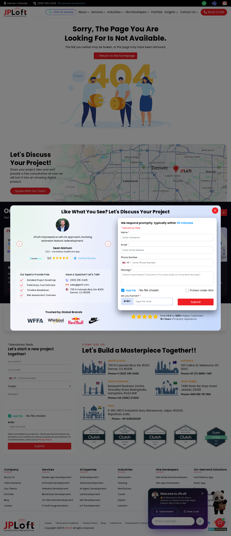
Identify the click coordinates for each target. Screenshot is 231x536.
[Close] (215, 210)
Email (125, 244)
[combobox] (126, 262)
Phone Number (129, 257)
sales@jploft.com (79, 284)
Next (108, 243)
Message (126, 269)
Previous (19, 243)
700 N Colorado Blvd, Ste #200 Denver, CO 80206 (87, 291)
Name (125, 232)
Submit (196, 302)
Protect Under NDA (202, 290)
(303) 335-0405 (79, 280)
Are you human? (131, 295)
